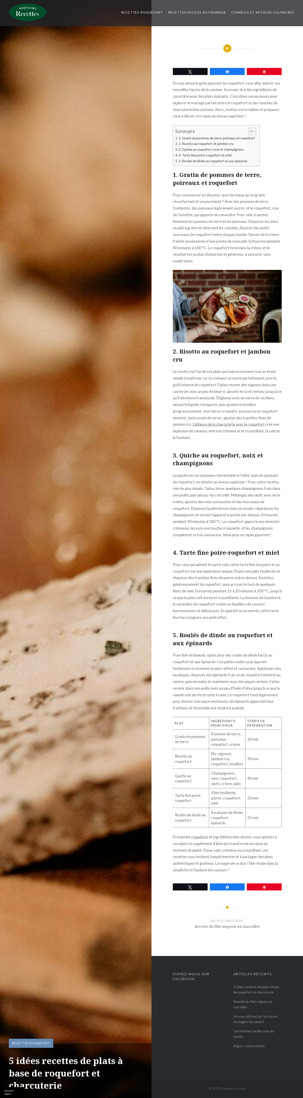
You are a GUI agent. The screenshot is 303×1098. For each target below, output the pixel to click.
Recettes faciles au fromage (197, 12)
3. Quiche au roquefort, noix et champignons (211, 149)
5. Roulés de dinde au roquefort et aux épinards (213, 161)
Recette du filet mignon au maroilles (252, 1004)
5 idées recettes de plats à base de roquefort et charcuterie (256, 989)
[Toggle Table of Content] (250, 131)
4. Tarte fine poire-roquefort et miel (205, 155)
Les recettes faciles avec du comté (253, 1034)
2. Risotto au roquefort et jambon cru (206, 144)
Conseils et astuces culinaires (262, 12)
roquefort (199, 837)
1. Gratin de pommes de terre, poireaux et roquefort (217, 138)
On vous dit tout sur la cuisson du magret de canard (255, 1019)
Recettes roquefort (142, 12)
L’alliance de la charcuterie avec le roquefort (229, 424)
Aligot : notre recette (249, 1046)
